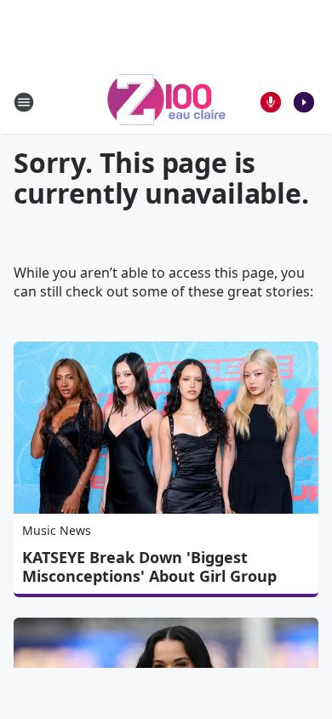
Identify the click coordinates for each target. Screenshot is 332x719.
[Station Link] (166, 101)
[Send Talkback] (270, 102)
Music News (56, 530)
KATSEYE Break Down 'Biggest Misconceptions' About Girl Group (149, 566)
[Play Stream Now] (304, 102)
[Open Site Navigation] (24, 102)
